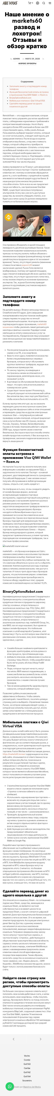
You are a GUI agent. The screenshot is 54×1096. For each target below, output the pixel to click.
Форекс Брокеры (27, 64)
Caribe (27, 1068)
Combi (27, 1060)
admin (16, 59)
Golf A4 (27, 1076)
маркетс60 (27, 265)
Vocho (27, 1055)
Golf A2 (27, 1072)
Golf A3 (27, 1064)
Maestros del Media (32, 1087)
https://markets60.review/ (14, 754)
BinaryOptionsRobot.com (20, 98)
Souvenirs (27, 1080)
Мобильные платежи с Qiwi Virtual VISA (27, 100)
